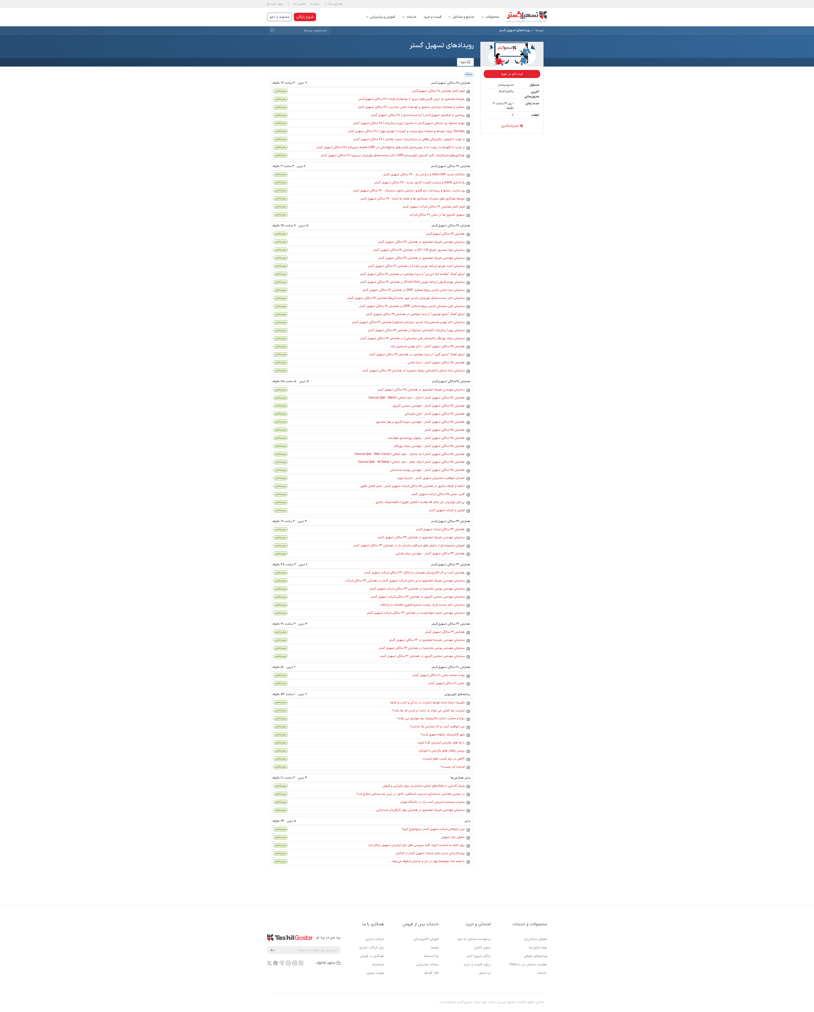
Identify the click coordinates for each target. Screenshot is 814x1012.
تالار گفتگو (431, 973)
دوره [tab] (464, 62)
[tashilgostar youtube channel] (301, 963)
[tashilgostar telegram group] (282, 963)
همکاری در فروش (372, 956)
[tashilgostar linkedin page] (288, 963)
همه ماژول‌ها (538, 947)
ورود (280, 4)
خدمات (542, 973)
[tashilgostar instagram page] (294, 963)
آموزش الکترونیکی (426, 939)
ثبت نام (271, 4)
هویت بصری (375, 973)
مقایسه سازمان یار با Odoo (528, 964)
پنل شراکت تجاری (371, 947)
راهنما (435, 947)
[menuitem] (490, 17)
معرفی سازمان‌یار (535, 939)
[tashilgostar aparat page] (275, 963)
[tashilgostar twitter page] (269, 963)
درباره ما (315, 4)
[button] (333, 4)
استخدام (378, 964)
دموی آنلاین (482, 947)
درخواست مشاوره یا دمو (474, 939)
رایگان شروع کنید (478, 956)
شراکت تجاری (374, 939)
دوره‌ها (539, 30)
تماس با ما (299, 4)
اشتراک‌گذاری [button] (510, 126)
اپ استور (485, 973)
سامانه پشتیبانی (427, 964)
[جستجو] (274, 30)
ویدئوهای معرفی (535, 956)
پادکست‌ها (431, 956)
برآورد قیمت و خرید (477, 964)
